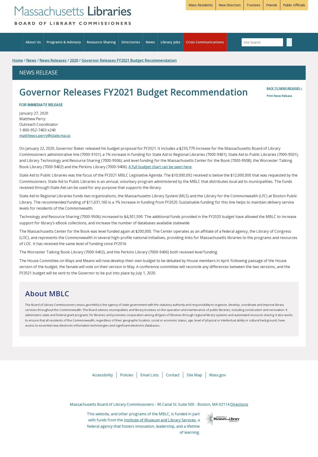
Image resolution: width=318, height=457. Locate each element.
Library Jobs (170, 42)
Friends (271, 5)
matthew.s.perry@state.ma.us (45, 135)
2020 (74, 60)
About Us (33, 42)
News (150, 42)
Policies (126, 375)
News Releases (53, 60)
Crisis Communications (205, 42)
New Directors (230, 5)
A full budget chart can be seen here (160, 166)
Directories (131, 42)
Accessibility (102, 375)
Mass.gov (217, 375)
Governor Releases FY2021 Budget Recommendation (129, 60)
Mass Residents (201, 5)
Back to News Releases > (284, 88)
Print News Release (279, 96)
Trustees (253, 5)
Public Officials (294, 5)
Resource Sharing (101, 42)
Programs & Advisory (64, 42)
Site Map (194, 375)
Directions (239, 404)
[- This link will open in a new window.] (164, 389)
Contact (172, 375)
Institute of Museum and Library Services (160, 420)
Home (17, 60)
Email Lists (149, 375)
